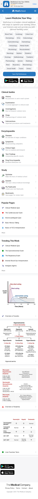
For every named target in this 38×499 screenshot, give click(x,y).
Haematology (26, 42)
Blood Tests (8, 34)
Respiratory (16, 65)
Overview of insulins (12, 316)
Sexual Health (11, 68)
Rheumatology (27, 65)
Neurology (10, 53)
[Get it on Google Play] (11, 80)
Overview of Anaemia (12, 407)
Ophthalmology (18, 57)
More (3, 233)
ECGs (18, 38)
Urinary (29, 68)
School (20, 10)
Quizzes (20, 61)
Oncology (8, 57)
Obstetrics (28, 53)
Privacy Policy (9, 488)
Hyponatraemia (10, 361)
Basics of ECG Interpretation (15, 228)
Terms (18, 488)
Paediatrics (30, 57)
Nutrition (19, 53)
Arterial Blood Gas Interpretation (16, 261)
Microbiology (13, 49)
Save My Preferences (19, 74)
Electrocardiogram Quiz (13, 218)
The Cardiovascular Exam (13, 213)
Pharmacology (10, 61)
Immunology (13, 46)
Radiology (29, 61)
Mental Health (24, 46)
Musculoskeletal (24, 49)
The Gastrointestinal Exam (14, 251)
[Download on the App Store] (27, 80)
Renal (8, 65)
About (31, 488)
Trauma (21, 68)
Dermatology (10, 38)
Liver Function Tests (12, 452)
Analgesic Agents (11, 266)
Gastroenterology (13, 42)
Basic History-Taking (12, 223)
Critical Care (29, 34)
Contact (24, 488)
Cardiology (19, 34)
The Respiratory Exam (12, 256)
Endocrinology (27, 38)
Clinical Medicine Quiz (12, 208)
